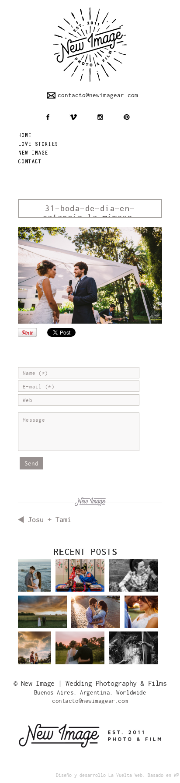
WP (176, 775)
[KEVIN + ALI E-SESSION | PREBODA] (34, 578)
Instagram (100, 117)
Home (24, 136)
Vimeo (73, 117)
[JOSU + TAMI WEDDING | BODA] (141, 615)
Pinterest (126, 117)
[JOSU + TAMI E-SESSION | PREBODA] (95, 618)
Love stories (38, 145)
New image (33, 153)
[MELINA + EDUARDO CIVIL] (133, 654)
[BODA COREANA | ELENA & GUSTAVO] (79, 582)
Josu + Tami (49, 520)
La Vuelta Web (125, 775)
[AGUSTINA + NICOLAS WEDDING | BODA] (79, 654)
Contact (30, 162)
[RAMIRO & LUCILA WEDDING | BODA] (42, 618)
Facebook (47, 117)
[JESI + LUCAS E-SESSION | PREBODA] (133, 582)
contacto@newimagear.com (98, 95)
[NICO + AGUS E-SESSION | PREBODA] (34, 650)
